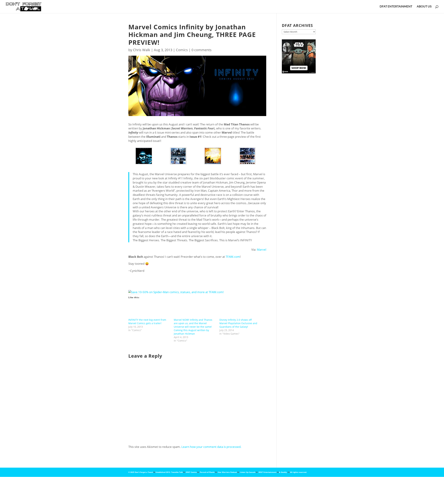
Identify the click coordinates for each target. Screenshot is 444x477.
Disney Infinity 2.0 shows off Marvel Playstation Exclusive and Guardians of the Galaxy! (238, 323)
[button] (145, 156)
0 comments (201, 50)
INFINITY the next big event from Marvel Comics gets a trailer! (147, 321)
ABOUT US (424, 6)
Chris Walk (141, 50)
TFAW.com (233, 257)
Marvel (261, 250)
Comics (182, 50)
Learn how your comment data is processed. (211, 447)
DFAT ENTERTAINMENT (396, 6)
